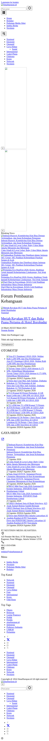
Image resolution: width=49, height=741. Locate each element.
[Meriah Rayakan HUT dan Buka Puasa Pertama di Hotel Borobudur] (24, 310)
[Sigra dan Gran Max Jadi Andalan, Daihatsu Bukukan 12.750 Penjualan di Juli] (27, 383)
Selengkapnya (7, 344)
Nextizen (10, 28)
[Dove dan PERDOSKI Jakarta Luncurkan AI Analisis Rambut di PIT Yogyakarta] (27, 518)
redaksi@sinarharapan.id (11, 551)
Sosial (14, 703)
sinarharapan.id (13, 622)
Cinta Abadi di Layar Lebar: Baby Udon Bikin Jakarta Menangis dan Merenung (27, 468)
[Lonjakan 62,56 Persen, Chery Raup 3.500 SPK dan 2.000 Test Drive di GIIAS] (27, 420)
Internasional (12, 595)
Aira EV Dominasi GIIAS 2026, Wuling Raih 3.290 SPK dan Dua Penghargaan (26, 362)
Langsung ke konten (10, 2)
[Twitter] (8, 640)
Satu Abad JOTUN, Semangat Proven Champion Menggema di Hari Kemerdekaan (26, 480)
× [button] (2, 684)
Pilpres (9, 610)
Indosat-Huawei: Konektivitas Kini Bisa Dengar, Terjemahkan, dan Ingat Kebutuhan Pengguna (22, 241)
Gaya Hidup (12, 590)
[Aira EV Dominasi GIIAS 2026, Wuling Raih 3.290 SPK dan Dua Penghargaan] (27, 359)
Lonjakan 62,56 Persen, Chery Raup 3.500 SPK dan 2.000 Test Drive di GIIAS (25, 423)
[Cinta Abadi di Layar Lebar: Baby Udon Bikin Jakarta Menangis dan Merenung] (24, 248)
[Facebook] (8, 637)
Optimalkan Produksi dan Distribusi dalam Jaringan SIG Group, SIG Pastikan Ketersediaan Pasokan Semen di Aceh (23, 265)
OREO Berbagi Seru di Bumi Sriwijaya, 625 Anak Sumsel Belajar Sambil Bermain (26, 509)
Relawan (10, 612)
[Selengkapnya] (2, 440)
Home (9, 18)
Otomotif (10, 587)
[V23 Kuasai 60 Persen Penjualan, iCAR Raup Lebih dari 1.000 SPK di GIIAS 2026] (27, 395)
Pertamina (11, 632)
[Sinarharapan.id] (9, 5)
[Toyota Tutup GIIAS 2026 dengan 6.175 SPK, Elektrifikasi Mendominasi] (27, 371)
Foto (8, 592)
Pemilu (10, 620)
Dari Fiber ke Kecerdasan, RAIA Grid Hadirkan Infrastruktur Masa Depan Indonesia (22, 288)
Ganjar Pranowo (14, 615)
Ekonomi (10, 585)
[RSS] (8, 648)
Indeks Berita (12, 25)
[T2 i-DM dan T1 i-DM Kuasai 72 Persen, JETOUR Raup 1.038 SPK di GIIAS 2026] (27, 408)
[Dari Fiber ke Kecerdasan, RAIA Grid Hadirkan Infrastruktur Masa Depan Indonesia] (24, 284)
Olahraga (10, 667)
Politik (9, 617)
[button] (29, 8)
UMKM (10, 629)
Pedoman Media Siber (16, 23)
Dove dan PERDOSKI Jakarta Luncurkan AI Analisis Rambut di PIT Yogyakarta (26, 521)
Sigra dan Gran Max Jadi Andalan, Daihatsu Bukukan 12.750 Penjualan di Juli (26, 386)
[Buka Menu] (4, 12)
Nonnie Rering (7, 330)
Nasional (5, 313)
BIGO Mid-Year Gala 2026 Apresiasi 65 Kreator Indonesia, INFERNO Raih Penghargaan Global (24, 496)
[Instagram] (8, 643)
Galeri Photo (12, 665)
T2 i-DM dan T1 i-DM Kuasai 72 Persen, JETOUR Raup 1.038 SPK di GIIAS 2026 (25, 411)
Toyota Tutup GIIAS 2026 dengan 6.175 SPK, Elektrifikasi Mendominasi (27, 374)
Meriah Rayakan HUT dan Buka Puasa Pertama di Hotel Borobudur (24, 320)
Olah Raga (11, 599)
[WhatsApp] (8, 645)
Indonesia (11, 625)
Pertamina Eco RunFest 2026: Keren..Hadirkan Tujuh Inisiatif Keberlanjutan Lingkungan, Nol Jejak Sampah (24, 278)
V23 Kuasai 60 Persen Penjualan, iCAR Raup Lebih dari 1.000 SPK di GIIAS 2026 (26, 399)
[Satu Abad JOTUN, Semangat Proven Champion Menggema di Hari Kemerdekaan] (27, 476)
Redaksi (10, 21)
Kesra (9, 597)
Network (10, 580)
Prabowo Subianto (14, 627)
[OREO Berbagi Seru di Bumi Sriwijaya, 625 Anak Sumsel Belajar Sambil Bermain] (27, 506)
